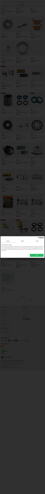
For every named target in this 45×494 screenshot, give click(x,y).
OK (36, 255)
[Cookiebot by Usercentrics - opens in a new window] (39, 238)
